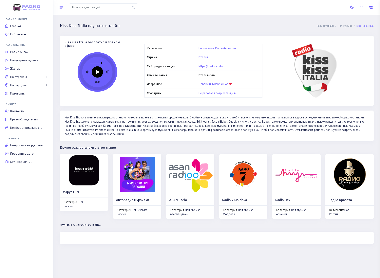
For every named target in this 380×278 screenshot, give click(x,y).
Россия (68, 206)
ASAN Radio (178, 200)
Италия (203, 57)
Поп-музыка (206, 48)
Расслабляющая (225, 48)
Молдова (229, 214)
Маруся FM (71, 192)
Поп (81, 202)
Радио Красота (340, 200)
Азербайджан (179, 214)
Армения (281, 214)
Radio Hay (282, 200)
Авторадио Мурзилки (132, 200)
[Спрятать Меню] (61, 7)
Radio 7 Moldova (234, 200)
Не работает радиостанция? (217, 93)
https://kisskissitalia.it (212, 66)
